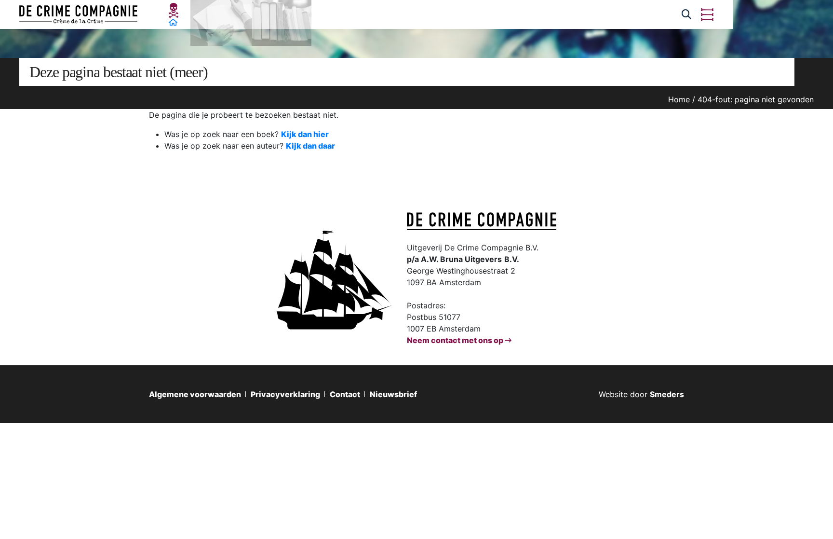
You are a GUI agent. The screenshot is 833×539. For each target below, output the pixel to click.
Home (679, 99)
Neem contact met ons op (456, 340)
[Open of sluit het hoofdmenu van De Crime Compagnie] (707, 14)
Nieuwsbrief (393, 394)
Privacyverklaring (285, 394)
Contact (345, 394)
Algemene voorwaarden (195, 394)
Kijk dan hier (305, 134)
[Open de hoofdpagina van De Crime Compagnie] (78, 14)
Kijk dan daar (310, 146)
